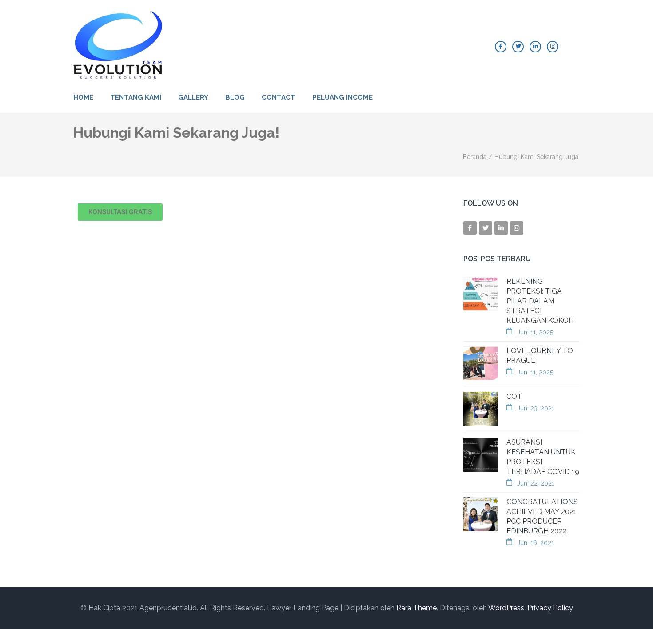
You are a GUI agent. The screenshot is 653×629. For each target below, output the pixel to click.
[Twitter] (518, 46)
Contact (278, 97)
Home (83, 97)
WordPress (506, 608)
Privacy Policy (550, 608)
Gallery (193, 97)
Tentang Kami (135, 97)
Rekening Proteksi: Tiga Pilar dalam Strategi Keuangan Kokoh (540, 301)
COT (514, 396)
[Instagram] (552, 46)
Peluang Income (342, 97)
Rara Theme (416, 608)
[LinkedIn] (535, 46)
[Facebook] (500, 46)
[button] (120, 212)
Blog (235, 97)
